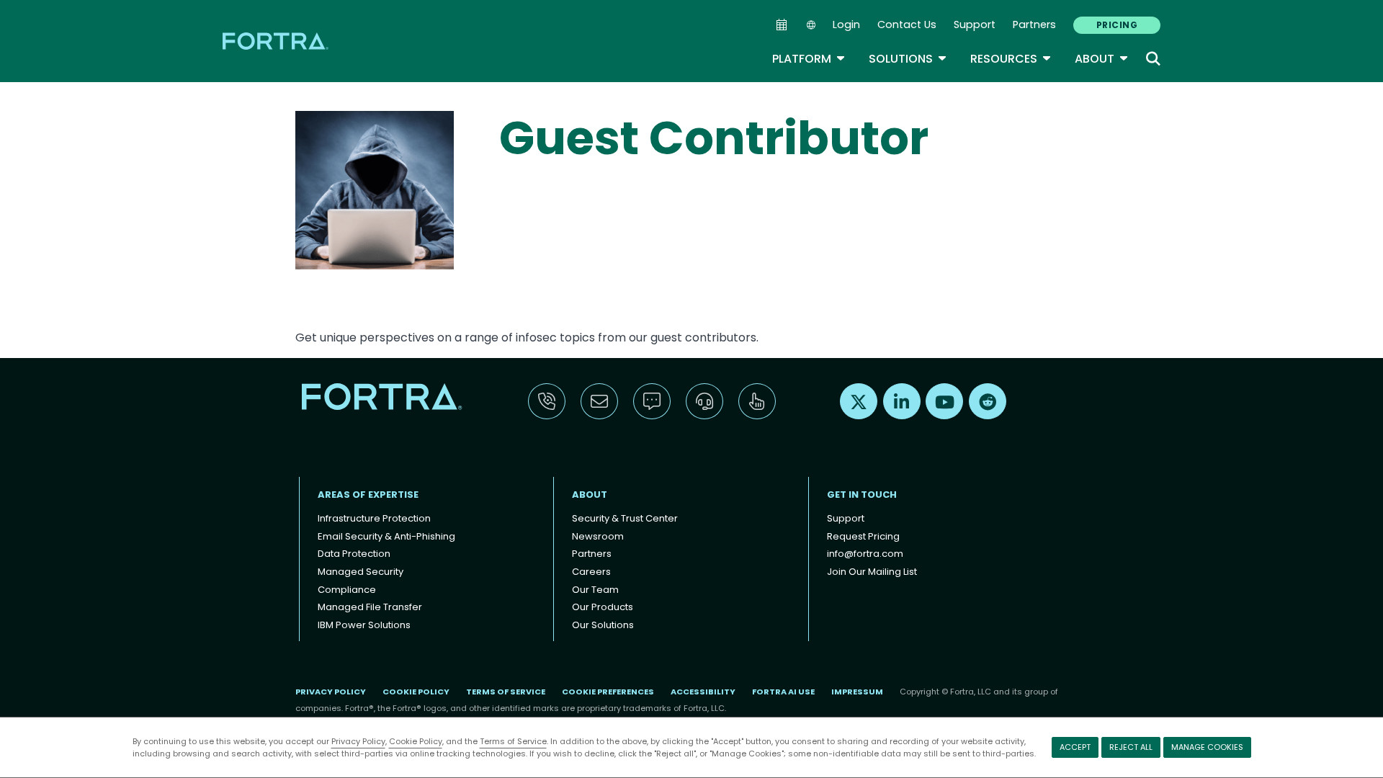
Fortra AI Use (783, 691)
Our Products (602, 607)
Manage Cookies (1207, 747)
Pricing (1116, 25)
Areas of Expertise (368, 494)
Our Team (595, 589)
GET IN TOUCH (862, 494)
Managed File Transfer (370, 607)
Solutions (908, 58)
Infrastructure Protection (374, 518)
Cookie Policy (415, 741)
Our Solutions (603, 625)
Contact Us (906, 24)
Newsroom (598, 536)
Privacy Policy (358, 741)
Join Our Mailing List (872, 571)
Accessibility (703, 691)
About (1102, 58)
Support (974, 24)
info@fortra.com (865, 553)
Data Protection (354, 553)
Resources (1011, 58)
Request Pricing (863, 536)
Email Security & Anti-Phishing (386, 536)
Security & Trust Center (625, 518)
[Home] (277, 40)
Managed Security (360, 571)
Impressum (857, 691)
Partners (1034, 24)
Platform (809, 58)
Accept (1075, 747)
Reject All (1130, 747)
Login (846, 24)
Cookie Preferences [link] (608, 691)
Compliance (347, 589)
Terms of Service (513, 741)
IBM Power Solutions (364, 625)
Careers (591, 571)
